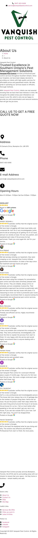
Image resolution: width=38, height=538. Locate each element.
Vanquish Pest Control (8, 73)
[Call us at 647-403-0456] (2, 485)
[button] (19, 43)
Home (6, 53)
